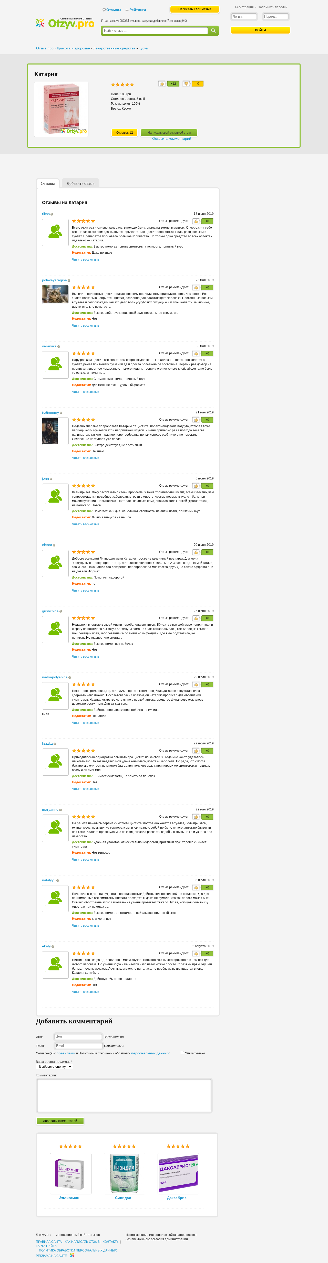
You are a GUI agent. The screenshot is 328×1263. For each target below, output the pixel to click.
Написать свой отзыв (194, 9)
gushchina (50, 611)
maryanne (50, 809)
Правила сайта (49, 1242)
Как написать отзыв (82, 1242)
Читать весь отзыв (85, 259)
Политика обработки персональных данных (78, 1250)
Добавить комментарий (60, 1121)
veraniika (49, 346)
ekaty (46, 946)
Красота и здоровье (73, 48)
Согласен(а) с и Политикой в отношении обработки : (103, 1053)
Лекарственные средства (114, 48)
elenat (47, 545)
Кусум (144, 48)
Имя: (39, 1037)
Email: (40, 1046)
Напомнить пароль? (272, 7)
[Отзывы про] (65, 28)
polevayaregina (54, 280)
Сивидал (123, 1198)
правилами (66, 1053)
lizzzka (47, 743)
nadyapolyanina (55, 677)
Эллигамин (69, 1198)
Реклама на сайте (51, 1256)
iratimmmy (50, 412)
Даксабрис (177, 1198)
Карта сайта (46, 1246)
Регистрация (244, 7)
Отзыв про (45, 48)
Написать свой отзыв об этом (169, 132)
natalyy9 (49, 880)
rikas (46, 214)
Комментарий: (46, 1075)
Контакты (111, 1242)
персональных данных (150, 1053)
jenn (45, 478)
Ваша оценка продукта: (54, 1062)
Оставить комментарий (171, 138)
